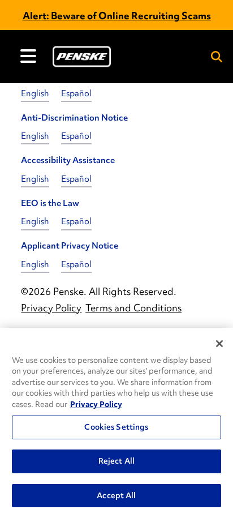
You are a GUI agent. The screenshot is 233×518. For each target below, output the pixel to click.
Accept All (116, 495)
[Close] (219, 343)
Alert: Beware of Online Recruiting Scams (117, 15)
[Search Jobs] (216, 56)
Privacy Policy (96, 404)
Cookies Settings (116, 427)
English (35, 93)
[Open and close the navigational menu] (28, 56)
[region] (116, 423)
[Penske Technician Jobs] (82, 56)
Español (76, 93)
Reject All (116, 461)
